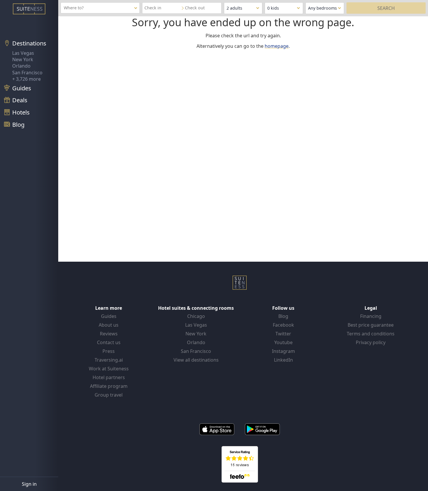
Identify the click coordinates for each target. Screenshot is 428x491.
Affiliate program (109, 386)
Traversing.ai (109, 360)
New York (22, 59)
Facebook (283, 325)
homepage (277, 46)
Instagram (283, 351)
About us (109, 325)
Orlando (21, 66)
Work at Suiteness (109, 368)
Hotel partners (109, 377)
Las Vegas (23, 53)
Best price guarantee (371, 325)
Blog (283, 316)
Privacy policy (370, 342)
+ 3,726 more (26, 79)
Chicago (196, 316)
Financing (370, 316)
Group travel (109, 395)
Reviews (109, 333)
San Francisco (27, 72)
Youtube (283, 342)
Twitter (283, 333)
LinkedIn (283, 360)
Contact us (109, 342)
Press (108, 351)
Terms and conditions (371, 333)
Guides (108, 316)
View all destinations (196, 360)
